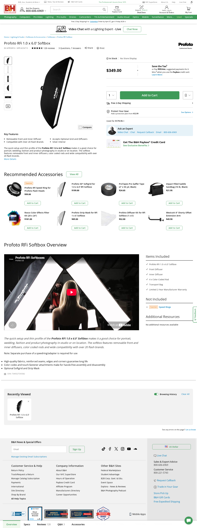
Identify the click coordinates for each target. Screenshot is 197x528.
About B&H (61, 470)
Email (16, 449)
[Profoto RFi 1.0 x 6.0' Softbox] (57, 93)
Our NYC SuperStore (66, 474)
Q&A (61, 524)
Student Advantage (110, 474)
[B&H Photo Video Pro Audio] (11, 8)
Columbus (94, 22)
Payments (16, 482)
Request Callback (166, 480)
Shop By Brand (18, 494)
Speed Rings (165, 307)
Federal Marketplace (111, 470)
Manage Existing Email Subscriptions (29, 456)
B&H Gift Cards (162, 497)
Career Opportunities (66, 494)
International (17, 486)
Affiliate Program (64, 486)
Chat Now (132, 29)
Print (102, 48)
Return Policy (17, 470)
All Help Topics (18, 498)
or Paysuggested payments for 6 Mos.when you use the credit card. (171, 70)
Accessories (78, 524)
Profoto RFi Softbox (64, 37)
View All (74, 174)
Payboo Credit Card (65, 482)
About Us (164, 2)
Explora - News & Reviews (113, 486)
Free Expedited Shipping (167, 501)
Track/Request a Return (22, 474)
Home (6, 37)
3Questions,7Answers (70, 48)
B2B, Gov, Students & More (28, 2)
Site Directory (17, 490)
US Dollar (173, 446)
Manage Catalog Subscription (25, 478)
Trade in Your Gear (167, 486)
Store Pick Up (161, 493)
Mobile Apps (139, 514)
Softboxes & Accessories (36, 37)
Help (173, 2)
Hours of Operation (65, 478)
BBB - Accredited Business (18, 514)
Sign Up (77, 449)
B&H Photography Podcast (113, 490)
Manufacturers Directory (68, 490)
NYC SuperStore (151, 2)
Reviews (44, 524)
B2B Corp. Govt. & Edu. (112, 478)
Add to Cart (149, 95)
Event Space (107, 482)
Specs (27, 524)
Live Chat (182, 2)
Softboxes (51, 37)
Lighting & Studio (17, 37)
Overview (11, 524)
